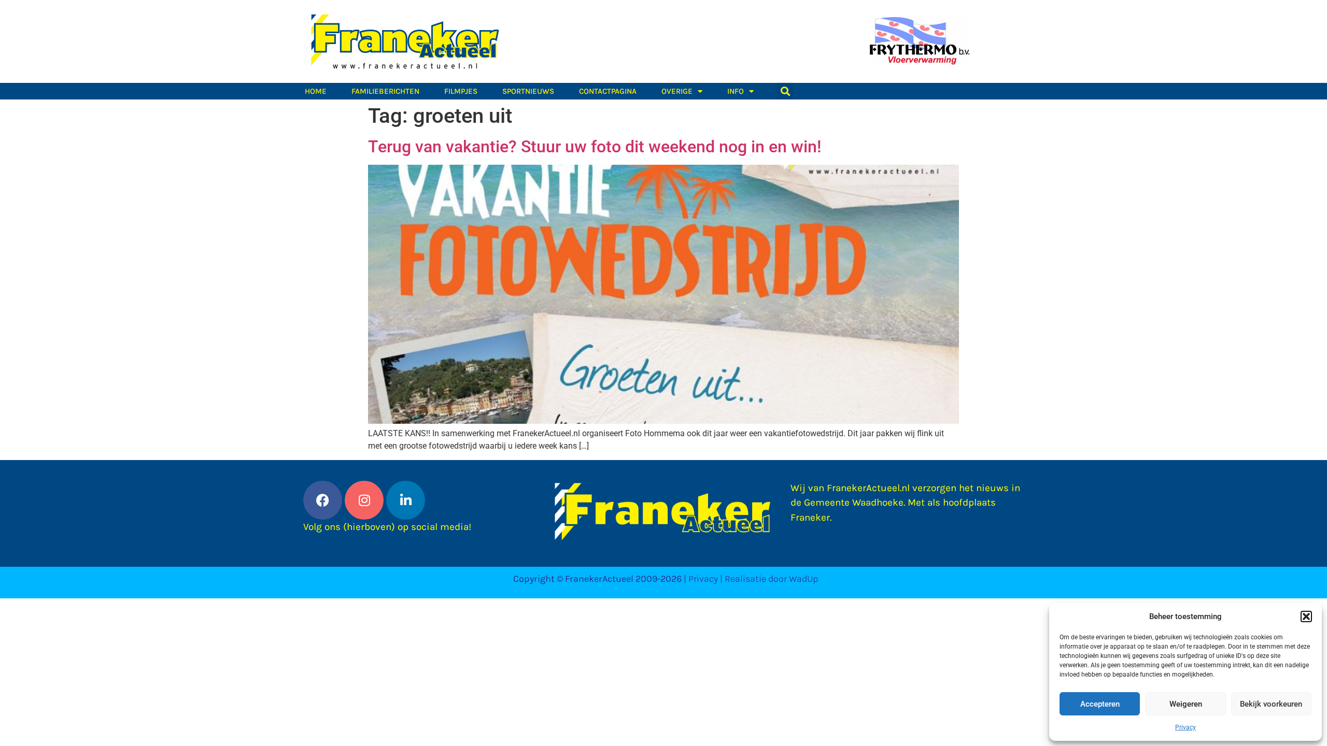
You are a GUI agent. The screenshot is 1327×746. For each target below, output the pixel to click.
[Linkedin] (405, 500)
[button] (1306, 616)
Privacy (1185, 727)
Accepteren (1100, 704)
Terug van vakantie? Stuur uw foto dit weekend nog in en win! (594, 146)
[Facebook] (322, 500)
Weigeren (1185, 704)
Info (735, 91)
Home (316, 91)
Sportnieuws (528, 91)
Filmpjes (460, 91)
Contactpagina (608, 91)
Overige (677, 91)
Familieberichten (385, 91)
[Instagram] (364, 500)
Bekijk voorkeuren (1271, 704)
